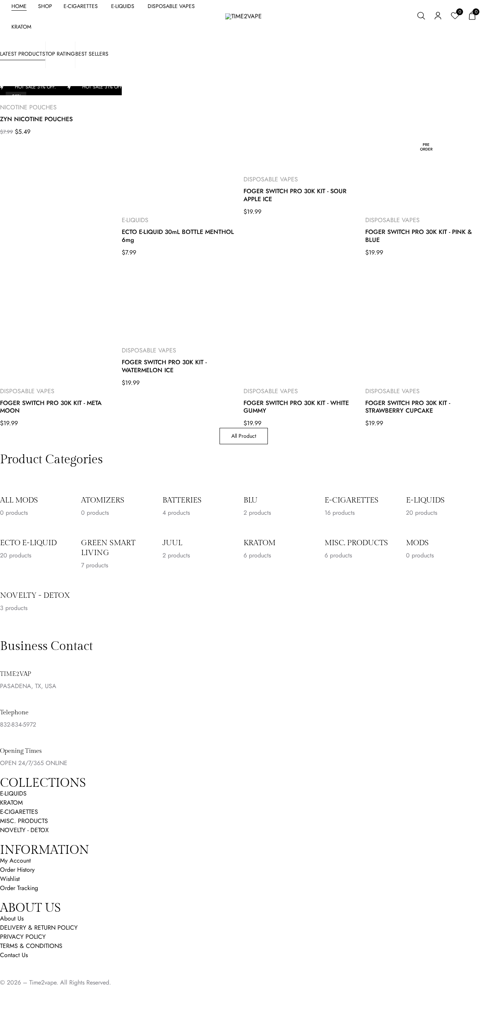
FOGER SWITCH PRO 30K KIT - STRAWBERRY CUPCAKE (407, 407)
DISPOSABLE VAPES (271, 179)
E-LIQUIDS (135, 220)
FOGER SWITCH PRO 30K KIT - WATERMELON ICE (164, 367)
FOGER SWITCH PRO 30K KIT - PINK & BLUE (418, 236)
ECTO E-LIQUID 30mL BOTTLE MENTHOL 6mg (178, 236)
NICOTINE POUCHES (28, 107)
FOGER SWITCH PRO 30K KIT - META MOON (51, 407)
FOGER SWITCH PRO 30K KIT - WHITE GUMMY (296, 407)
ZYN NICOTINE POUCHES (36, 119)
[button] (472, 16)
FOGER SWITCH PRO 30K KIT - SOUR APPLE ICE (295, 195)
